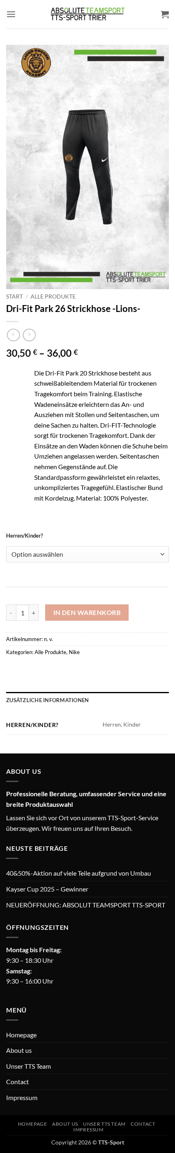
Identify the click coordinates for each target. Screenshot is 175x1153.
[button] (11, 14)
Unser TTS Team (28, 1066)
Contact (17, 1081)
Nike (74, 652)
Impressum (21, 1097)
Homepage (21, 1035)
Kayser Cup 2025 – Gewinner (47, 889)
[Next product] (13, 335)
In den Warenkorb (86, 612)
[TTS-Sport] (87, 14)
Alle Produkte (53, 296)
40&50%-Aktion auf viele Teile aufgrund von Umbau (78, 873)
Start (14, 296)
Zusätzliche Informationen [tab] (47, 700)
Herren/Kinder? (24, 536)
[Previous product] (29, 335)
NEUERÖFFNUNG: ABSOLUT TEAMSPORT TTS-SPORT (85, 905)
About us (19, 1050)
